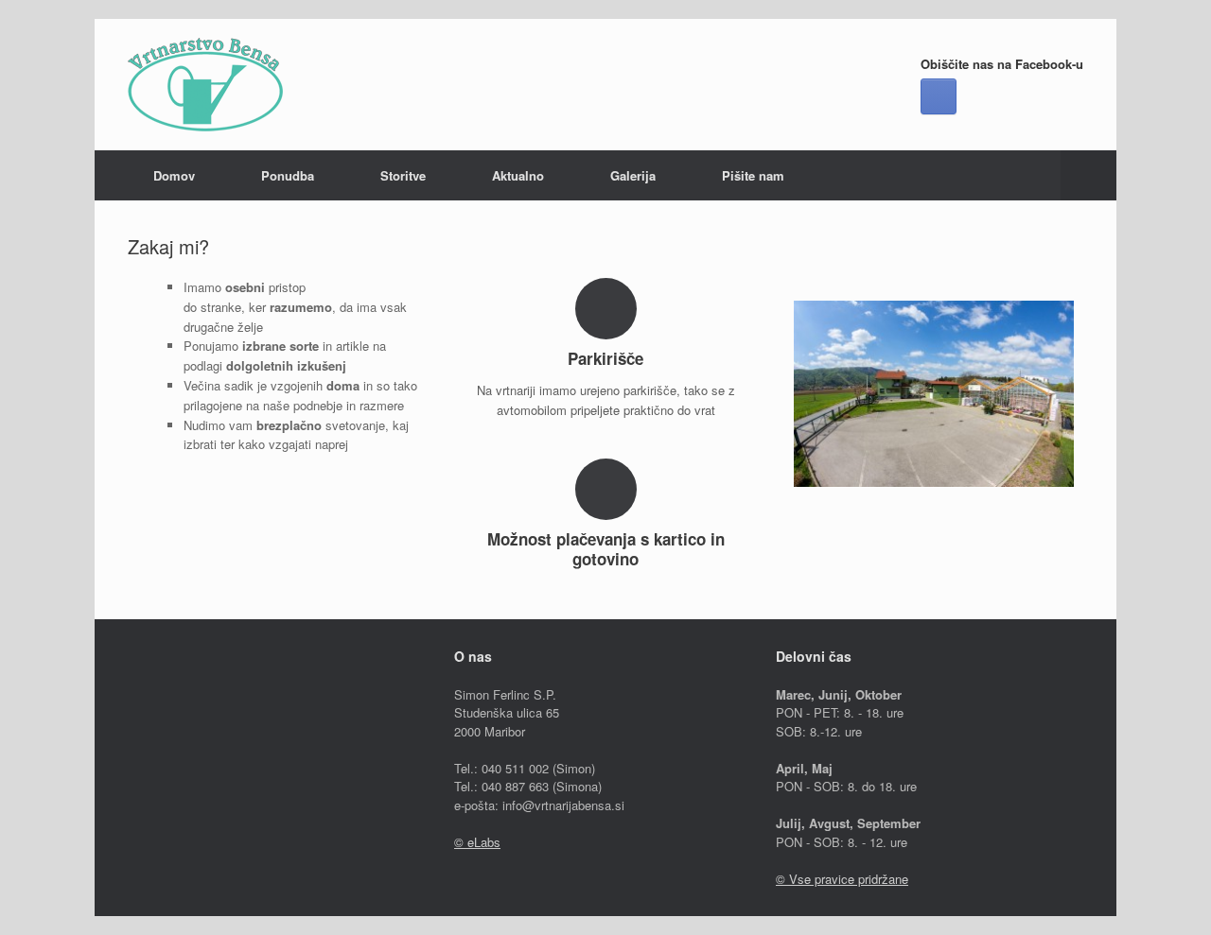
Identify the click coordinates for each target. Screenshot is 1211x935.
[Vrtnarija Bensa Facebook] (939, 96)
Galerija (633, 175)
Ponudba (287, 175)
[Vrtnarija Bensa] (205, 84)
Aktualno (518, 175)
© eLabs (477, 842)
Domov (174, 175)
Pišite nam (753, 175)
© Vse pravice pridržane (842, 879)
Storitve (403, 175)
